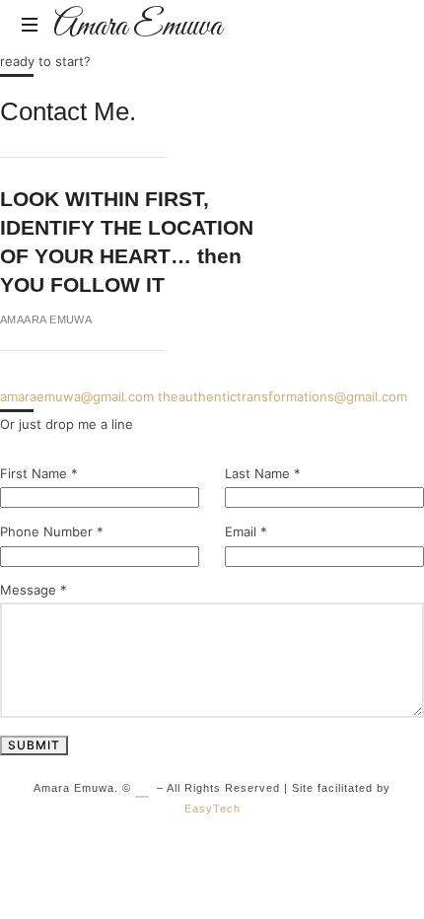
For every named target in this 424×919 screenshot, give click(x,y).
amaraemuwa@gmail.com (77, 396)
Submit (34, 745)
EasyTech (212, 808)
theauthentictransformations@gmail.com (282, 396)
